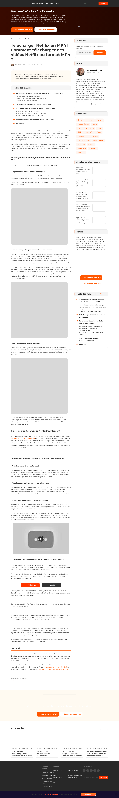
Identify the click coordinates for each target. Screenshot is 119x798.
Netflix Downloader (47, 786)
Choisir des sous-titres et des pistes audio (30, 115)
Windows (32, 585)
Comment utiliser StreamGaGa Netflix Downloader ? (36, 119)
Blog (57, 3)
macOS (52, 585)
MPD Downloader (47, 781)
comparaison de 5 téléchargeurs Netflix (53, 669)
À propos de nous (57, 770)
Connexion (103, 3)
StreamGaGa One (47, 772)
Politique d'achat (72, 772)
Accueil (13, 39)
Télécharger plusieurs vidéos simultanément (31, 113)
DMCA (55, 782)
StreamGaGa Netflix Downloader (23, 438)
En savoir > (52, 24)
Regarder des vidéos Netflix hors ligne (29, 96)
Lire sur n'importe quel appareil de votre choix (31, 98)
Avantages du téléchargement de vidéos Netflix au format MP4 (39, 93)
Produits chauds (37, 3)
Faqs (54, 775)
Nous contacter (57, 772)
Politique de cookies (72, 777)
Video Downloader (47, 778)
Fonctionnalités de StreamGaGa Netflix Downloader (35, 108)
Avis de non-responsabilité (59, 780)
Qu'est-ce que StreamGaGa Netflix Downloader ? (34, 104)
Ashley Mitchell (20, 65)
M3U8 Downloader (47, 784)
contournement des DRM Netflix (56, 667)
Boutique (49, 3)
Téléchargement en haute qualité (28, 111)
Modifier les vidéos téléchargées (27, 100)
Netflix (27, 39)
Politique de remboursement (75, 775)
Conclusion (20, 123)
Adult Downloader (47, 775)
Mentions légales (57, 777)
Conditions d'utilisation (73, 770)
